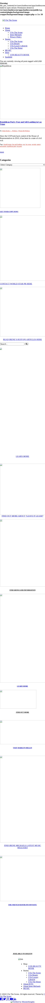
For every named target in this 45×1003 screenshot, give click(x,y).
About (7, 30)
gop (24, 144)
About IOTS (28, 984)
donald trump (7, 144)
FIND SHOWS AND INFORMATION (23, 590)
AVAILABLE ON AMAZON (22, 954)
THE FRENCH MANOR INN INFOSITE (22, 905)
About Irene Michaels (31, 986)
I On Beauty (15, 44)
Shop (7, 52)
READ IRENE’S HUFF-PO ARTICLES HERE (22, 339)
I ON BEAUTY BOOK (19, 55)
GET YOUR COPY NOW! (9, 212)
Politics (14, 131)
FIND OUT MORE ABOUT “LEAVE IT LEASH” (22, 516)
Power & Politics (24, 131)
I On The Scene (16, 32)
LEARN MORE (22, 456)
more (2, 152)
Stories (7, 39)
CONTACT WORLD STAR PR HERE (16, 284)
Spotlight (8, 57)
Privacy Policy (16, 37)
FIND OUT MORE (22, 712)
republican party (11, 146)
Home (7, 28)
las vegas (28, 144)
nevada (34, 144)
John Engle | (7, 131)
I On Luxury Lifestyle (18, 46)
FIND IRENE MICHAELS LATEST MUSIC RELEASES (22, 846)
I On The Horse (16, 48)
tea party (19, 146)
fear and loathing (17, 144)
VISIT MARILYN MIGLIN (22, 748)
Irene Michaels (16, 35)
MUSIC (8, 50)
